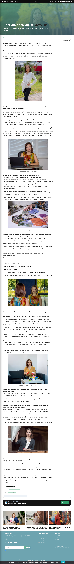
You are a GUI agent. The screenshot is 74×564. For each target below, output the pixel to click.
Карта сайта (57, 544)
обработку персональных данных (17, 550)
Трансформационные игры (16, 495)
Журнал (6, 1)
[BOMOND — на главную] (37, 1)
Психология (6, 22)
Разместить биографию (65, 1)
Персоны (52, 1)
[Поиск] (72, 1)
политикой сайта (9, 551)
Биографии (16, 1)
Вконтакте (42, 538)
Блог (7, 37)
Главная (4, 37)
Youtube (42, 536)
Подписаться (65, 502)
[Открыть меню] (2, 1)
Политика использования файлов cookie (27, 555)
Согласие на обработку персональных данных (57, 555)
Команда (56, 542)
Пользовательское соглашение (14, 555)
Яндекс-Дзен (43, 542)
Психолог (7, 495)
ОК (63, 562)
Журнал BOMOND (58, 535)
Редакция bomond (6, 40)
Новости (11, 1)
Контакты (57, 1)
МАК (25, 495)
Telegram (42, 540)
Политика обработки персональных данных (41, 555)
